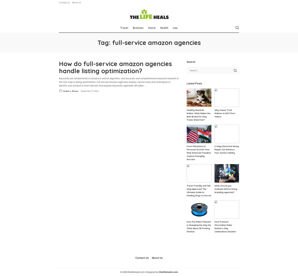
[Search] (237, 27)
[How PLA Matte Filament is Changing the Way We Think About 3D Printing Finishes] (199, 209)
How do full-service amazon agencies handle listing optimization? (115, 67)
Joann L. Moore (71, 91)
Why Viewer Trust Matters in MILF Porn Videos (224, 113)
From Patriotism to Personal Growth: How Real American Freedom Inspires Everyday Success (199, 153)
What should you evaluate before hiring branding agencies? (225, 188)
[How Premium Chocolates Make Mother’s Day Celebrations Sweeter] (226, 209)
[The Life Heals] (149, 14)
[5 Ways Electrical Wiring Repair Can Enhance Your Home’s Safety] (226, 134)
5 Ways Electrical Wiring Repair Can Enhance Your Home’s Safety (226, 149)
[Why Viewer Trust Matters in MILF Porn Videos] (226, 97)
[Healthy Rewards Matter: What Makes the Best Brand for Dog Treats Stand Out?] (199, 97)
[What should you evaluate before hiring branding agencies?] (226, 173)
